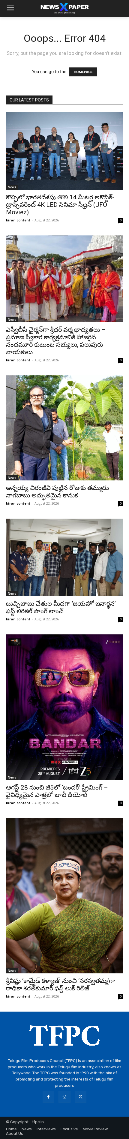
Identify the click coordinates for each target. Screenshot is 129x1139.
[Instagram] (64, 1097)
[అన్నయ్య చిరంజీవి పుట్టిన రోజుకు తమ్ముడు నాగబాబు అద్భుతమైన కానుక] (64, 427)
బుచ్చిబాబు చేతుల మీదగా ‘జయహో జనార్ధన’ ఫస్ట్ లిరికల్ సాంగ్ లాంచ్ (61, 607)
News (12, 187)
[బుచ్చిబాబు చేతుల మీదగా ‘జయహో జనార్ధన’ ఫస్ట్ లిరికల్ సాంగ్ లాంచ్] (64, 557)
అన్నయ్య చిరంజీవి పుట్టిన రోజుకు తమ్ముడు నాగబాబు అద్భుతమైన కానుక (57, 491)
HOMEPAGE (83, 72)
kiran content (18, 220)
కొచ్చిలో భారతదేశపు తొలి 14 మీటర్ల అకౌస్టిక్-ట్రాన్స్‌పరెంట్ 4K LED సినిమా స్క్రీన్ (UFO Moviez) (60, 205)
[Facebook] (48, 1097)
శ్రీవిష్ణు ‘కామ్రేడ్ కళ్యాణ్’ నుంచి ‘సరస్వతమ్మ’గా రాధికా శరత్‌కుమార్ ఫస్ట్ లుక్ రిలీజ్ (60, 984)
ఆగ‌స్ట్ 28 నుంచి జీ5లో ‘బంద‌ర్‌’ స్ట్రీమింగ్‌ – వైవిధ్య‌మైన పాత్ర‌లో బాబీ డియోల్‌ (57, 791)
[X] (80, 1097)
